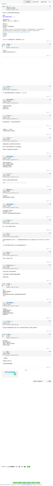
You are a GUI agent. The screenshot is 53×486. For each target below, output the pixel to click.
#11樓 (50, 203)
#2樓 (50, 44)
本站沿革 (19, 482)
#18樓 (50, 320)
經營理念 (24, 482)
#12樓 (50, 219)
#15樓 (50, 264)
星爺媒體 (36, 1)
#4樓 (50, 99)
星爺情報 (28, 1)
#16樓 (50, 283)
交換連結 (33, 482)
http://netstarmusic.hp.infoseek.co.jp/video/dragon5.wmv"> (17, 32)
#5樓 (50, 115)
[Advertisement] (27, 70)
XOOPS (8, 484)
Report (48, 41)
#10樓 (50, 189)
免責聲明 (29, 482)
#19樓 (50, 334)
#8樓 (50, 156)
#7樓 (50, 137)
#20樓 (50, 351)
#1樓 (50, 6)
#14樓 (50, 251)
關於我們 (15, 482)
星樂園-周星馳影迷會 (27, 484)
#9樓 (50, 173)
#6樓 (50, 128)
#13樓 (50, 233)
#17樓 (50, 302)
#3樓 (50, 86)
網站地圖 (38, 482)
